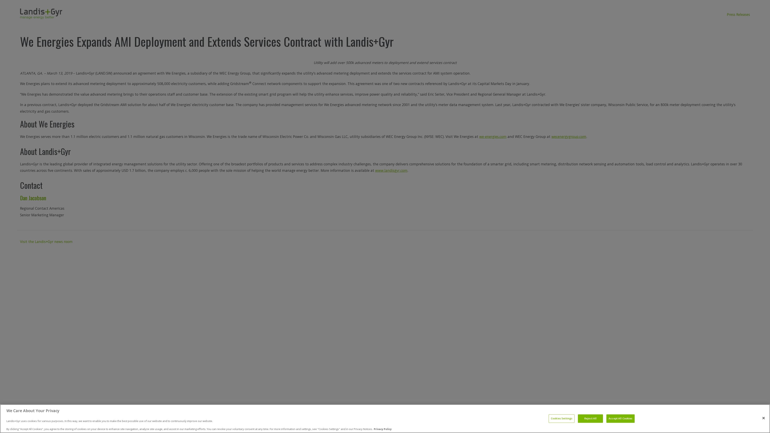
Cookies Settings (561, 418)
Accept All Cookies (620, 418)
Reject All (590, 418)
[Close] (763, 418)
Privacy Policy (383, 429)
